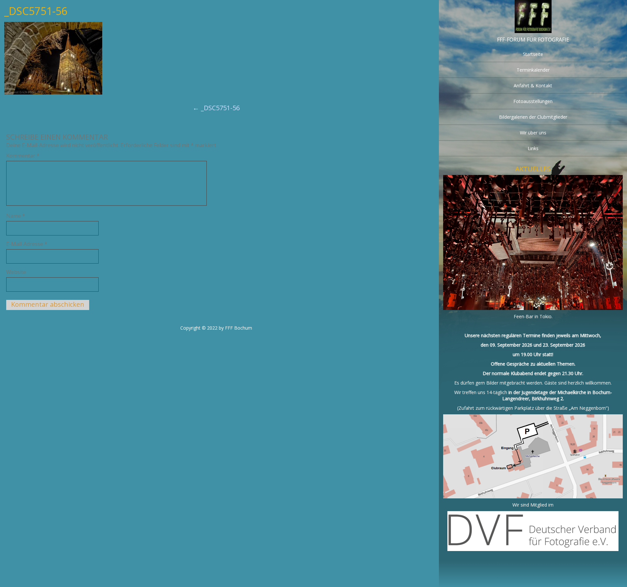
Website (16, 272)
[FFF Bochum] (533, 31)
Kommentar (23, 155)
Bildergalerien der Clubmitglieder (533, 117)
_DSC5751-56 (216, 107)
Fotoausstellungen (533, 101)
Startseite (533, 54)
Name (15, 215)
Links (533, 148)
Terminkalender (533, 70)
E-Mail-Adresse (26, 244)
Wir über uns (533, 132)
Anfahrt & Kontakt (533, 85)
